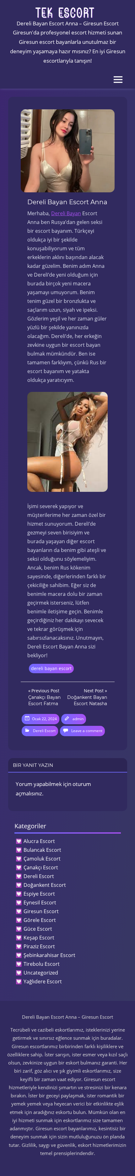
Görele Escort (40, 920)
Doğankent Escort (45, 885)
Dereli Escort (44, 730)
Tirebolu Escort (42, 963)
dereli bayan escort (51, 668)
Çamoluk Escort (42, 858)
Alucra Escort (39, 841)
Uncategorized (41, 972)
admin (78, 718)
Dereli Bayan (66, 213)
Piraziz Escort (39, 946)
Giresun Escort (41, 911)
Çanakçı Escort (41, 867)
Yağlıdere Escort (43, 981)
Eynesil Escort (40, 902)
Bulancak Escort (42, 849)
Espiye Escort (39, 893)
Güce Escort (38, 928)
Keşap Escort (39, 937)
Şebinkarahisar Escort (49, 955)
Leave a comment (86, 730)
